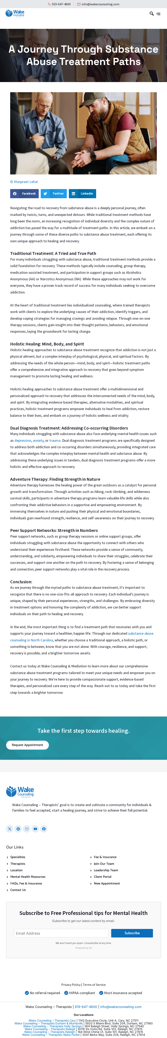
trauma (54, 440)
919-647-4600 (61, 4)
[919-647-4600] (49, 4)
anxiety (38, 440)
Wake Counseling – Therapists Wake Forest (51, 1034)
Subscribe (132, 933)
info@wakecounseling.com (100, 4)
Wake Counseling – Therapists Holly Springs (52, 1026)
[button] (152, 14)
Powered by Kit (83, 947)
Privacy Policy (70, 985)
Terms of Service (94, 985)
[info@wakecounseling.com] (79, 4)
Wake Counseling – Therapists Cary (52, 1020)
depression (22, 440)
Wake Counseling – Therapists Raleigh (50, 1029)
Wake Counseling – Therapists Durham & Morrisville (48, 1023)
